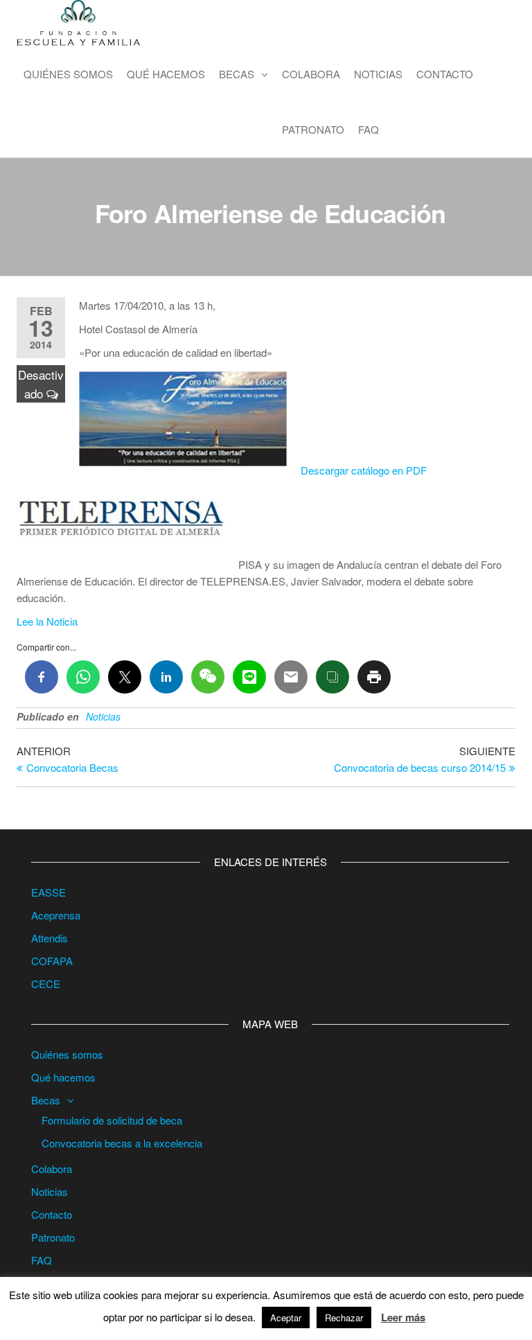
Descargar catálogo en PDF (364, 470)
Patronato (313, 129)
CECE (45, 983)
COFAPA (52, 960)
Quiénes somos (68, 74)
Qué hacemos (166, 74)
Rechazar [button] (344, 1317)
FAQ (368, 129)
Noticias (378, 74)
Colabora (311, 74)
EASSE (48, 892)
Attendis (49, 938)
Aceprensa (55, 915)
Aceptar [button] (285, 1317)
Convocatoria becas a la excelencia (122, 1143)
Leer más (403, 1317)
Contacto (444, 74)
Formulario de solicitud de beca (112, 1120)
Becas (236, 74)
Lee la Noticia (47, 621)
